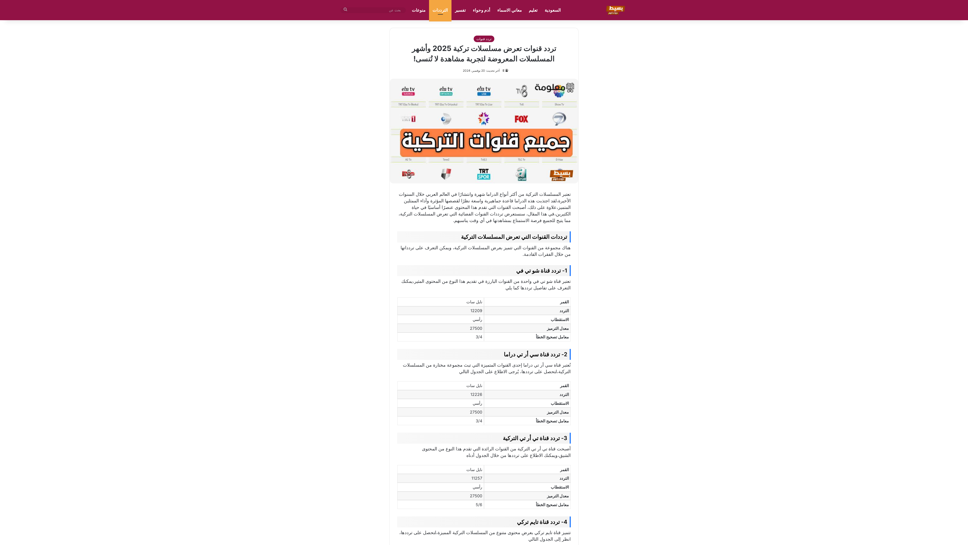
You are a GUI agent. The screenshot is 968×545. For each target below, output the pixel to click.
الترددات (440, 10)
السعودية (553, 10)
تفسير (460, 10)
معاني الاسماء (509, 10)
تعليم (533, 10)
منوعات (419, 10)
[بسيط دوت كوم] (615, 10)
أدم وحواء (481, 10)
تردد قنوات (484, 39)
